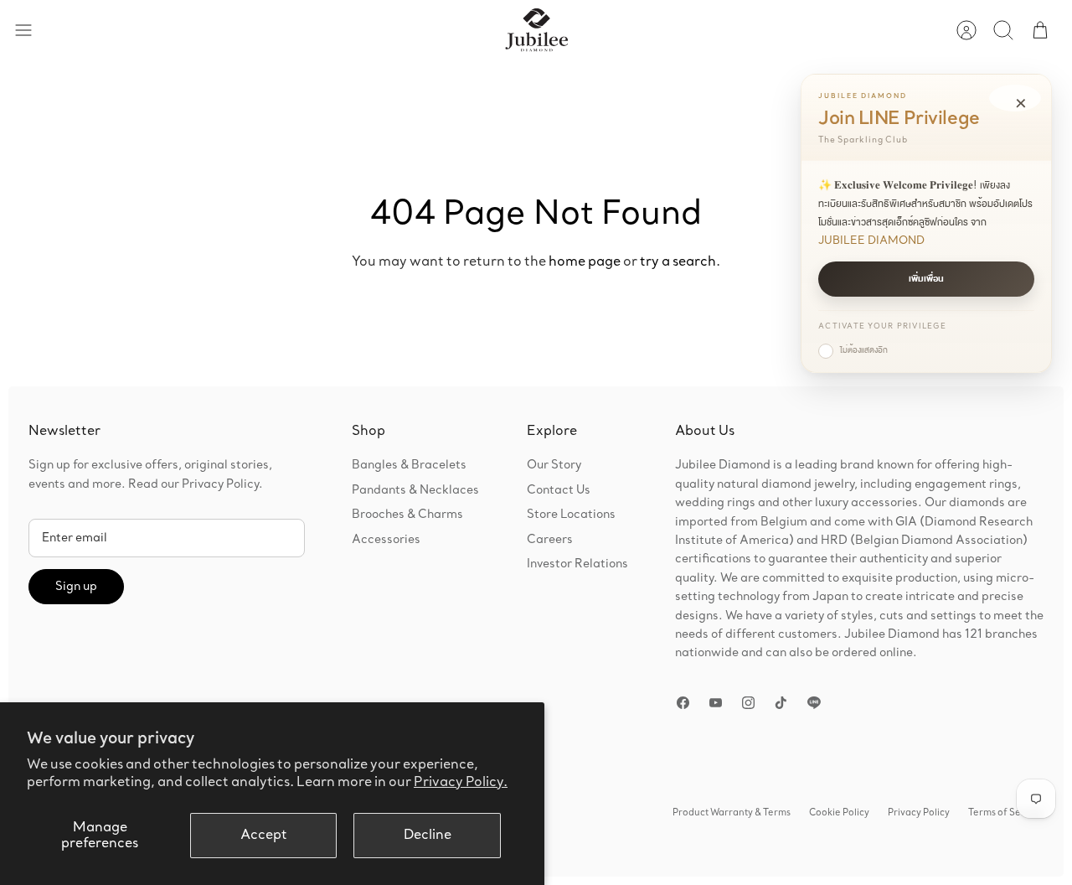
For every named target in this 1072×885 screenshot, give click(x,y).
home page (585, 262)
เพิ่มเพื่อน (926, 279)
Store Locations (571, 514)
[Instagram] (748, 702)
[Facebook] (683, 702)
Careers (550, 539)
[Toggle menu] (31, 30)
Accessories (386, 539)
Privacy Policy (919, 813)
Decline (427, 835)
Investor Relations (577, 564)
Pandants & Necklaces (415, 490)
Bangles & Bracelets (409, 465)
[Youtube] (715, 702)
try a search (678, 262)
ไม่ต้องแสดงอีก (864, 350)
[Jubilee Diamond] (536, 30)
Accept (263, 835)
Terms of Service (1006, 813)
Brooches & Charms (407, 514)
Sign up (76, 586)
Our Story (554, 465)
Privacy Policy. (461, 782)
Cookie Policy (839, 813)
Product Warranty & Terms (732, 813)
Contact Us (558, 490)
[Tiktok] (781, 702)
